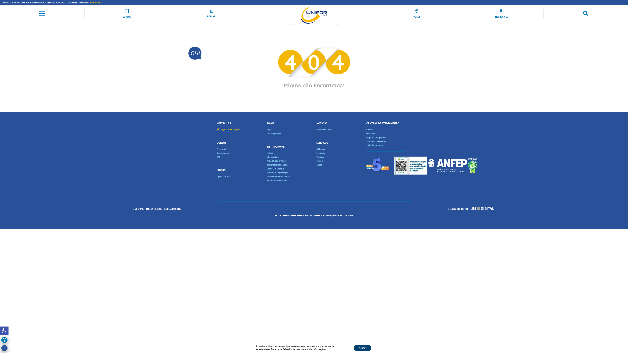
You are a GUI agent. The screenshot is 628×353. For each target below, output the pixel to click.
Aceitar (362, 347)
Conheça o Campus (275, 169)
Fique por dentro (323, 130)
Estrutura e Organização (277, 173)
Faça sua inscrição (230, 130)
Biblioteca (320, 149)
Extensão (320, 161)
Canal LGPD (83, 3)
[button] (4, 331)
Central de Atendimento (33, 3)
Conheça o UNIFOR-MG (11, 3)
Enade (319, 165)
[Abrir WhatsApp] (620, 345)
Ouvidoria (370, 134)
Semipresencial (223, 153)
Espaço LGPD (72, 3)
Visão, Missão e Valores (277, 161)
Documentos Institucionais (278, 177)
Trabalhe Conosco (374, 145)
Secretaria (320, 153)
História (270, 153)
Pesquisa (320, 157)
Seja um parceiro (274, 134)
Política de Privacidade (277, 181)
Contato (370, 130)
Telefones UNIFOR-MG (376, 141)
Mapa (269, 130)
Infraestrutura (273, 157)
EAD (218, 157)
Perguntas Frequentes (376, 138)
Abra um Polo (96, 3)
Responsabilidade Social (277, 165)
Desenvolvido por (459, 209)
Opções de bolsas (224, 176)
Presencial (221, 149)
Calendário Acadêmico (55, 3)
